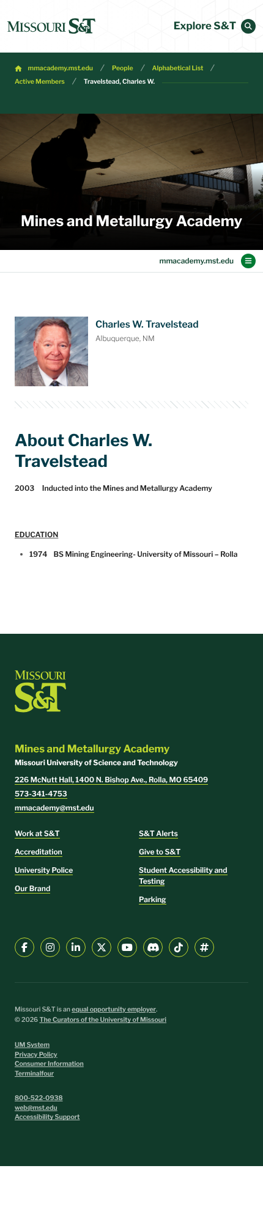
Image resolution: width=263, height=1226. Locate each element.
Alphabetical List (178, 68)
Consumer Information (49, 1064)
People (122, 68)
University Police (44, 870)
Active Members (40, 82)
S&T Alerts (158, 833)
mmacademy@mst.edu (54, 807)
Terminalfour (34, 1073)
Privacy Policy (36, 1055)
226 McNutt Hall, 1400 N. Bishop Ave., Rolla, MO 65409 (111, 779)
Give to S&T (159, 851)
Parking (152, 899)
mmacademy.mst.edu (60, 68)
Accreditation (38, 851)
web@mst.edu (36, 1108)
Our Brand (32, 888)
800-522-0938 (39, 1098)
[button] (248, 26)
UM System (32, 1045)
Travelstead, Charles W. (119, 82)
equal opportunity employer (114, 1009)
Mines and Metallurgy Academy (131, 221)
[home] (51, 26)
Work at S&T (37, 833)
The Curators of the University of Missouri (102, 1020)
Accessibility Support (47, 1117)
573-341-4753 (41, 793)
